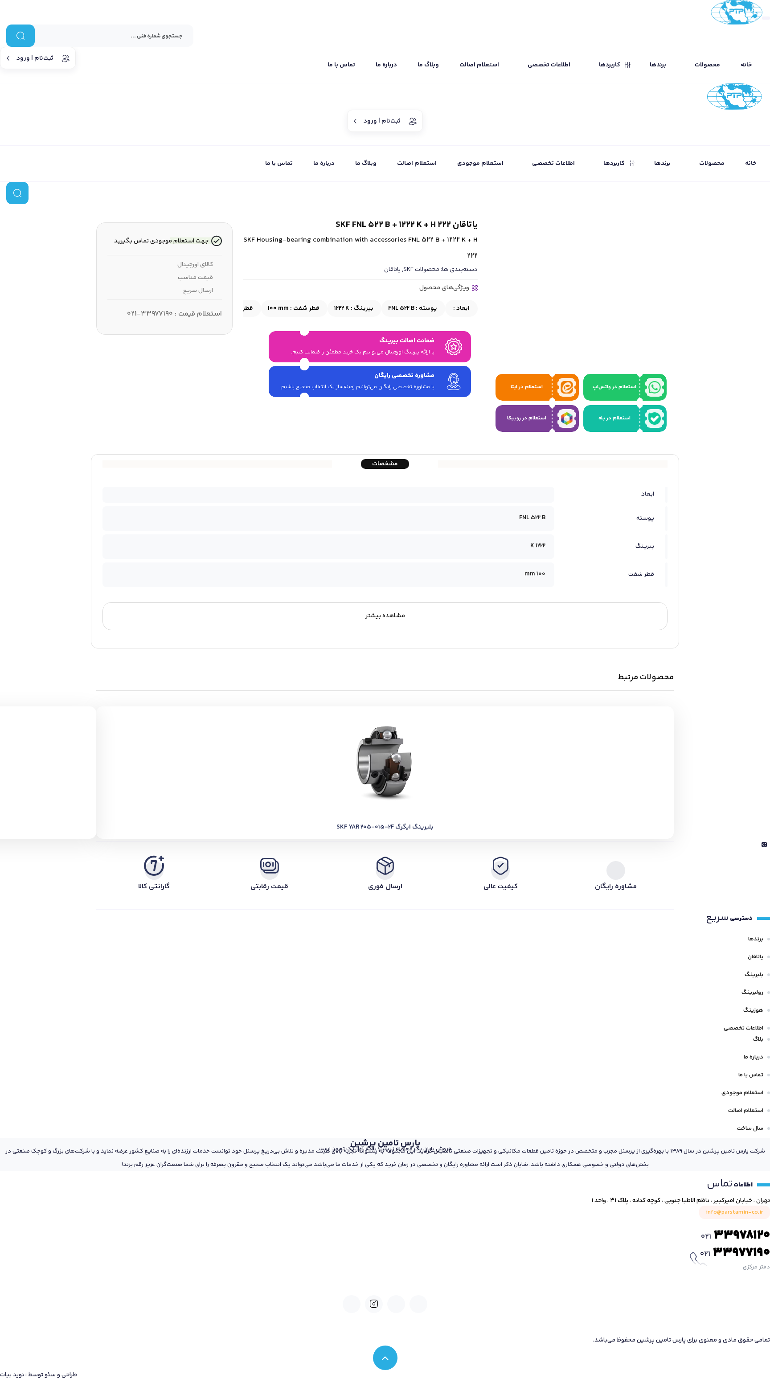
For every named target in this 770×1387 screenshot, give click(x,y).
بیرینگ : (353, 308)
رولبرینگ (752, 992)
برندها (755, 939)
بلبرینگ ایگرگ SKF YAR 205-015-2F (385, 827)
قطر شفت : (293, 308)
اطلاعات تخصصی (743, 1028)
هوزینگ (753, 1010)
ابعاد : (461, 308)
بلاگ (758, 1039)
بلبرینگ (754, 974)
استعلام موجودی (742, 1092)
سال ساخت (750, 1128)
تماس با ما (750, 1075)
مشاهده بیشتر (385, 616)
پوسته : (412, 308)
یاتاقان (392, 270)
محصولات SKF (421, 270)
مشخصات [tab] (385, 464)
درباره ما (753, 1057)
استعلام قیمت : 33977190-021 (174, 314)
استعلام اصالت (745, 1110)
